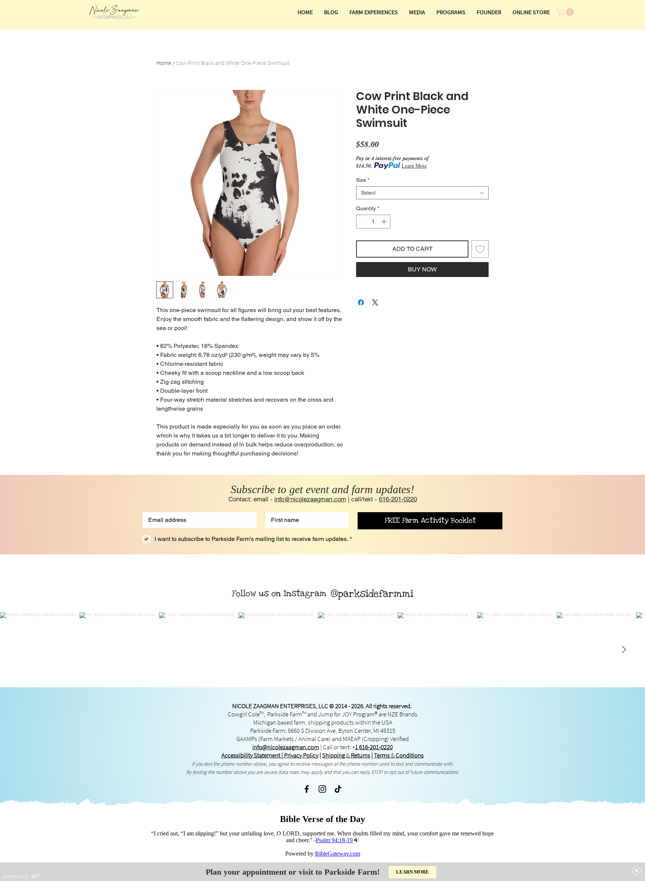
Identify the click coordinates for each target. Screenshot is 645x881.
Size (363, 180)
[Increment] (384, 221)
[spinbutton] (373, 221)
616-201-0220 (398, 499)
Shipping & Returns (346, 755)
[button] (417, 12)
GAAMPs (247, 739)
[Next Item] (623, 649)
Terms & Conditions (399, 755)
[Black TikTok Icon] (338, 789)
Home (163, 62)
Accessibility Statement (250, 755)
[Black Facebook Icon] (307, 789)
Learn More (414, 165)
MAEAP (352, 739)
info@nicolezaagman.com (310, 499)
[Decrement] (362, 221)
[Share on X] (375, 302)
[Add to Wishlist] (480, 249)
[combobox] (422, 192)
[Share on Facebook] (360, 302)
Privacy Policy (301, 755)
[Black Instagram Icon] (322, 789)
